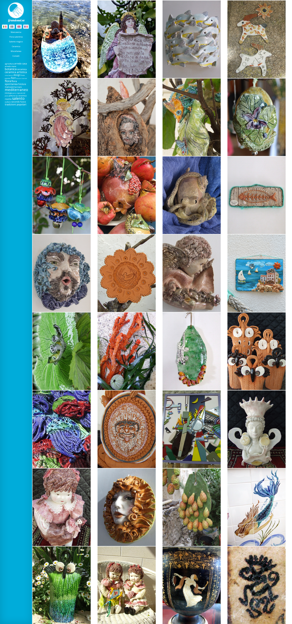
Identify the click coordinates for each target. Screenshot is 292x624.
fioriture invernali (21, 78)
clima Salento (9, 75)
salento (18, 98)
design (17, 75)
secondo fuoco (18, 101)
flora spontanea (11, 82)
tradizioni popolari (15, 104)
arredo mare (10, 66)
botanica (11, 69)
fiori (13, 78)
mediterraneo (16, 89)
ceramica (22, 69)
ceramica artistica (16, 72)
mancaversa (11, 87)
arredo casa (20, 63)
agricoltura (9, 63)
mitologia (8, 93)
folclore (22, 84)
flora (8, 81)
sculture (8, 102)
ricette (8, 99)
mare (19, 87)
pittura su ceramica (18, 95)
